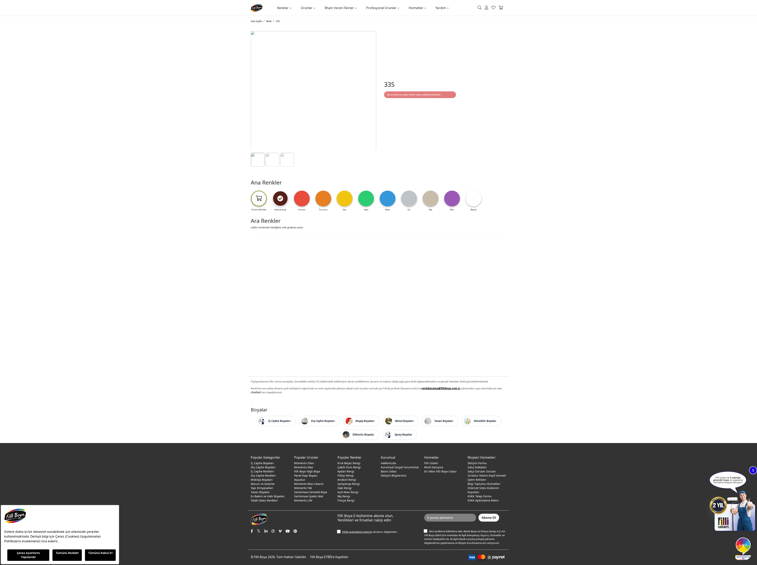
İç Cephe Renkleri (262, 471)
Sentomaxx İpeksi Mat (308, 496)
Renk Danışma (433, 467)
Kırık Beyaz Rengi (348, 463)
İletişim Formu (477, 463)
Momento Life (303, 500)
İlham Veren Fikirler (339, 8)
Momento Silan (304, 463)
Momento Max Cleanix (308, 484)
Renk (268, 21)
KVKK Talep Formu (480, 496)
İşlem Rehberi (477, 480)
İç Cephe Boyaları (262, 463)
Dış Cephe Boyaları (263, 467)
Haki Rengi (344, 488)
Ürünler (306, 8)
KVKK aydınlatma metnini (357, 532)
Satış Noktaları (477, 467)
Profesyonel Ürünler (381, 8)
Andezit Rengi (346, 480)
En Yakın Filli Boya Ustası (440, 471)
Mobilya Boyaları (262, 480)
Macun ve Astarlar (263, 484)
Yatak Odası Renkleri (264, 500)
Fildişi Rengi (345, 475)
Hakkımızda (388, 463)
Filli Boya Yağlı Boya (307, 471)
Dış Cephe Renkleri (263, 475)
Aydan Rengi (345, 471)
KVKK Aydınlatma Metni (483, 500)
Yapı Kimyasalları (262, 488)
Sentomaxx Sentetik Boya (310, 492)
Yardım (440, 8)
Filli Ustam (431, 463)
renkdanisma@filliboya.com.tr (441, 388)
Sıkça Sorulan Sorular (482, 471)
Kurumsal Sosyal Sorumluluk (400, 467)
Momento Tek (303, 488)
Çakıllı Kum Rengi (349, 467)
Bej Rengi (343, 496)
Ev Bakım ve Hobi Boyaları (268, 496)
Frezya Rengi (345, 500)
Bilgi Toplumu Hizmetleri (484, 484)
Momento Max (303, 467)
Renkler (283, 8)
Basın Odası (389, 471)
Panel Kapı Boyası (305, 475)
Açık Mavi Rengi (347, 492)
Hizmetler (416, 8)
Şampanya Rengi (348, 484)
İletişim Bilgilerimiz (393, 475)
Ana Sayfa (256, 21)
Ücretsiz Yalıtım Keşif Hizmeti (487, 475)
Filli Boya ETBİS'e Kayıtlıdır (329, 557)
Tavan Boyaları (260, 492)
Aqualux (299, 480)
